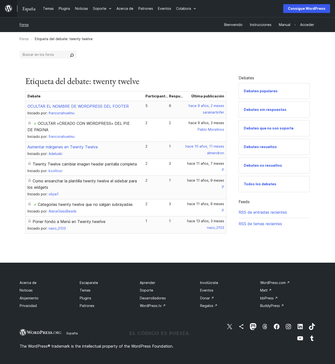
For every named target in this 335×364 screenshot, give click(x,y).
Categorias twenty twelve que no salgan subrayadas (85, 204)
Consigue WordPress (306, 8)
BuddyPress (272, 306)
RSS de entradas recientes (263, 212)
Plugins (85, 298)
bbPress (269, 298)
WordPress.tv (153, 306)
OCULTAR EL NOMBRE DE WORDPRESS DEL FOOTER (78, 106)
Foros (24, 25)
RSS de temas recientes (260, 223)
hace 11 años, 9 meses (205, 180)
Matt (266, 290)
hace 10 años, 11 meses (204, 146)
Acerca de (28, 283)
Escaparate (89, 283)
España (72, 333)
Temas (85, 290)
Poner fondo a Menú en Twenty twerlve (69, 221)
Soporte (146, 290)
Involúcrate (209, 283)
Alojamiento (29, 298)
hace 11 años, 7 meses (205, 163)
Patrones (87, 306)
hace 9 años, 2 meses (206, 106)
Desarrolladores (153, 298)
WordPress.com (275, 283)
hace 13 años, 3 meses (205, 221)
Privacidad (28, 306)
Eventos (206, 290)
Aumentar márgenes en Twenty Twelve (62, 146)
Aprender (147, 283)
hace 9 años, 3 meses (206, 123)
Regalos (209, 306)
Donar (207, 298)
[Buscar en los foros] (72, 55)
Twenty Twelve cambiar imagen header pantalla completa (85, 164)
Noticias (26, 290)
